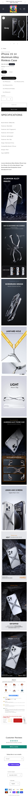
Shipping (3, 66)
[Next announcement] (25, 2)
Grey (5, 72)
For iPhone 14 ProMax (9, 89)
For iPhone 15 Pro (20, 82)
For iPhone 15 (7, 82)
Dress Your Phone (15, 795)
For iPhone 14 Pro (8, 85)
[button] (3, 9)
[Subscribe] (22, 759)
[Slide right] (17, 43)
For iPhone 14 (7, 92)
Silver (11, 72)
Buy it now (14, 109)
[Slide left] (10, 43)
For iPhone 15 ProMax (9, 78)
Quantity (3, 95)
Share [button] (4, 48)
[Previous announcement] (3, 2)
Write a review (14, 747)
